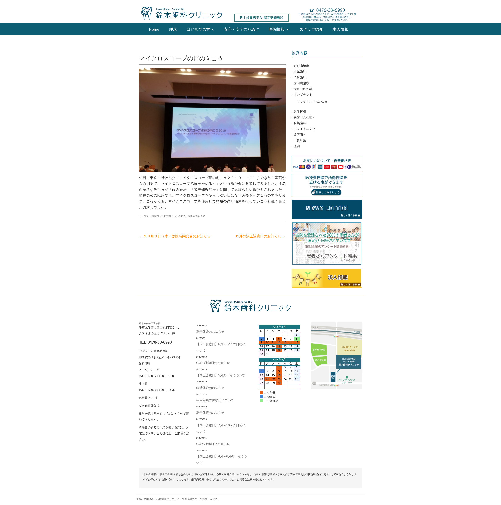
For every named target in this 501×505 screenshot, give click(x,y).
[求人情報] (327, 278)
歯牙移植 (300, 111)
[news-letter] (327, 209)
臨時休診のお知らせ (210, 387)
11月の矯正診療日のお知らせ (260, 236)
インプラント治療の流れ (312, 102)
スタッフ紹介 (311, 29)
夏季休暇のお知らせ (210, 412)
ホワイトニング (304, 128)
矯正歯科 (300, 134)
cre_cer (200, 215)
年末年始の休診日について (215, 400)
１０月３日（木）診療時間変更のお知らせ (174, 236)
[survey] (327, 243)
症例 (297, 146)
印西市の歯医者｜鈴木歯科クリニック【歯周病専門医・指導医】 (173, 499)
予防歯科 (300, 77)
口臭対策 (300, 140)
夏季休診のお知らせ (210, 331)
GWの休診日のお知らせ (213, 363)
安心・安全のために (241, 29)
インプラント (303, 94)
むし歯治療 (301, 66)
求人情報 (342, 29)
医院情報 (277, 29)
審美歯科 (300, 123)
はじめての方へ (200, 29)
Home (154, 29)
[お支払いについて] (327, 163)
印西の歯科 (150, 474)
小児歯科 (300, 71)
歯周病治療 (301, 83)
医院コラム (158, 216)
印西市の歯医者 (168, 474)
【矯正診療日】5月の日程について (220, 375)
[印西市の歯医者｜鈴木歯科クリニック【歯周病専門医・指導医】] (182, 13)
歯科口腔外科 (303, 89)
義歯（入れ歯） (304, 117)
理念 (173, 29)
